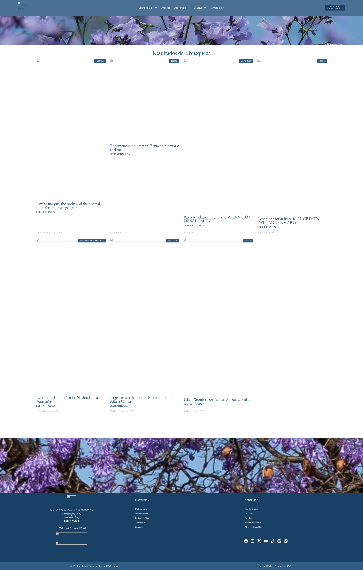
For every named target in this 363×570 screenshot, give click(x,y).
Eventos (165, 7)
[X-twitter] (259, 541)
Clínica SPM (140, 522)
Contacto (139, 527)
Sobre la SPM (146, 7)
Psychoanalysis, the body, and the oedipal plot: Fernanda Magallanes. (68, 205)
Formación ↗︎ (217, 7)
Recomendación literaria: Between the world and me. (144, 147)
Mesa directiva (141, 513)
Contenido (180, 7)
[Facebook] (246, 541)
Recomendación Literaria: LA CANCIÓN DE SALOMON (217, 219)
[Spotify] (279, 541)
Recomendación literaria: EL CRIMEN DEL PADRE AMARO (288, 220)
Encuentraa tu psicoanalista (335, 7)
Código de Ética (142, 518)
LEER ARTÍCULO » (46, 212)
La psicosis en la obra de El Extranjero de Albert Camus (141, 399)
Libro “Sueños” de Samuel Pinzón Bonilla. (217, 399)
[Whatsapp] (286, 541)
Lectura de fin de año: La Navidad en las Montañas (67, 399)
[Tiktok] (273, 541)
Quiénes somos (141, 509)
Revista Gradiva (251, 509)
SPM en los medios (253, 522)
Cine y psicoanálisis (253, 527)
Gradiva (198, 7)
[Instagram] (252, 541)
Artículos (248, 513)
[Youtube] (266, 541)
